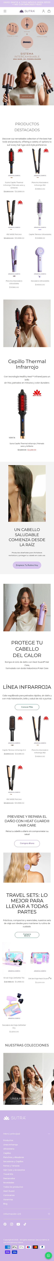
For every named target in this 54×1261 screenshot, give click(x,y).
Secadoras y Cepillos (13, 1161)
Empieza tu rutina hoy (27, 565)
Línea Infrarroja (10, 1144)
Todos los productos (13, 1187)
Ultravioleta (8, 1148)
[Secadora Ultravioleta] (40, 261)
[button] (5, 11)
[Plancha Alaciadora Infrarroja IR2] (40, 163)
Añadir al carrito (14, 175)
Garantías (8, 1199)
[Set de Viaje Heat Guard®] (40, 958)
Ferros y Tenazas (11, 1165)
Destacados (9, 1178)
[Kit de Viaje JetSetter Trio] (14, 958)
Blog (5, 1203)
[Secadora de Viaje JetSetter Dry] (14, 1005)
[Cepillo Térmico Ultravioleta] (40, 214)
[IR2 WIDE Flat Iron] (14, 214)
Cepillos (7, 1153)
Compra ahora (27, 843)
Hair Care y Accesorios (14, 1170)
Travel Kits (8, 1174)
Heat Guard (8, 1191)
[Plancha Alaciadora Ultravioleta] (14, 261)
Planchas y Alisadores (13, 1157)
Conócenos (9, 1195)
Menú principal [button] (11, 1133)
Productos (8, 1140)
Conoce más (27, 707)
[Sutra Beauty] (14, 1118)
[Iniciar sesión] (43, 11)
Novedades (8, 1182)
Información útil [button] (12, 1214)
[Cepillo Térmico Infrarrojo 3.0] (14, 730)
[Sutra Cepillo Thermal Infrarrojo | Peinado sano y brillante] (14, 163)
